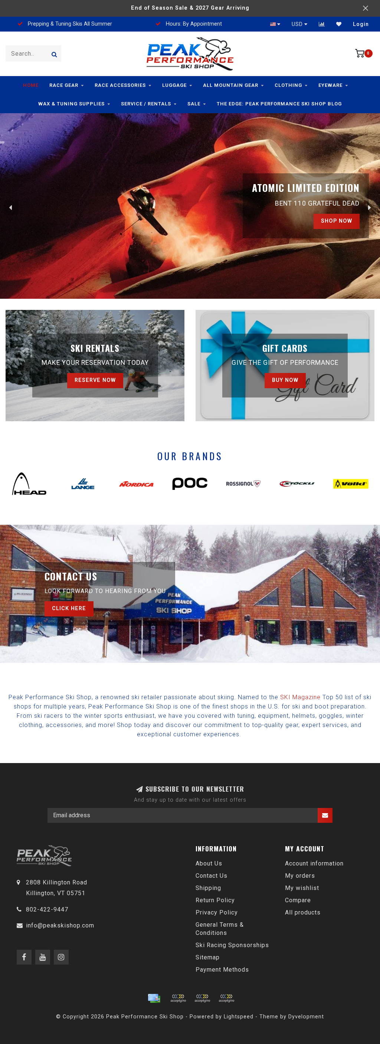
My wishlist (302, 887)
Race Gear (63, 85)
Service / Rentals (146, 104)
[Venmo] (226, 998)
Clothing (288, 85)
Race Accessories (120, 85)
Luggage (174, 85)
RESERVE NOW (95, 380)
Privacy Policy (217, 912)
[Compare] (322, 24)
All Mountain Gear (230, 85)
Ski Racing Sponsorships (232, 945)
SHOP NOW (336, 221)
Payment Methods (222, 969)
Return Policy (215, 900)
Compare (298, 900)
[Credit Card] (154, 998)
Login (361, 24)
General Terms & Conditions (220, 929)
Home (31, 85)
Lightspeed (238, 1017)
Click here (69, 608)
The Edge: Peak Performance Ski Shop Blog (279, 104)
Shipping (208, 887)
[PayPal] (202, 998)
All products (303, 912)
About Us (209, 863)
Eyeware (330, 85)
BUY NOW (285, 380)
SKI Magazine (300, 697)
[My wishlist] (339, 24)
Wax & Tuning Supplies (71, 104)
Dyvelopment (306, 1017)
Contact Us (211, 875)
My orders (300, 875)
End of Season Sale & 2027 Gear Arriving (190, 8)
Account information (314, 863)
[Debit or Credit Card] (178, 998)
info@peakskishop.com (60, 925)
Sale (193, 104)
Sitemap (208, 957)
